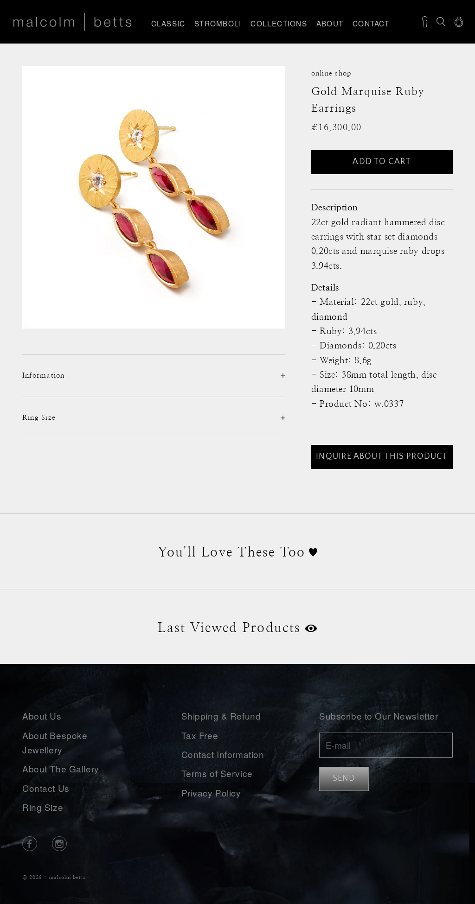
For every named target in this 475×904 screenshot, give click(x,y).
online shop (331, 73)
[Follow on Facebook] (29, 843)
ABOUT (329, 23)
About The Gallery (60, 768)
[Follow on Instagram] (59, 843)
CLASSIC (168, 23)
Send (344, 778)
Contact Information (222, 754)
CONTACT (371, 23)
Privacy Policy (211, 792)
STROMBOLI (217, 23)
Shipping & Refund (221, 715)
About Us (42, 715)
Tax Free (199, 735)
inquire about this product (382, 456)
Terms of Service (217, 773)
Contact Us (46, 788)
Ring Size (42, 807)
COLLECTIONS (278, 23)
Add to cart (382, 161)
